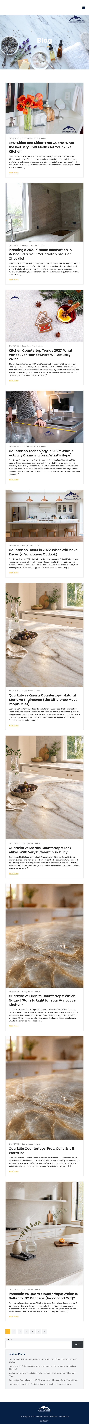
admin (43, 138)
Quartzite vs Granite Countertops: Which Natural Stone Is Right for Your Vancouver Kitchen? (43, 1000)
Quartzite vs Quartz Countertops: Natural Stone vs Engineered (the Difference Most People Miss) (43, 699)
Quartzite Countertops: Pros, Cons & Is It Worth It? (41, 1150)
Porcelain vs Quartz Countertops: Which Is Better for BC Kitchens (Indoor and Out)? (43, 1296)
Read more (13, 173)
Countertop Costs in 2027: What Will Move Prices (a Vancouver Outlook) (43, 552)
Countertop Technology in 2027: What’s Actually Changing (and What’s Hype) (41, 453)
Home (41, 46)
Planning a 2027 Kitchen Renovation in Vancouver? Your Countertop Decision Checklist (40, 254)
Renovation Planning (29, 245)
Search (9, 1339)
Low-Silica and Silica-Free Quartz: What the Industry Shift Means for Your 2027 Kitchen (41, 147)
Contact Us (44, 1421)
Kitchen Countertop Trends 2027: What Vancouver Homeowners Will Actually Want (40, 354)
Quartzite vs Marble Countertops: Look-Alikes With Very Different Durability (41, 850)
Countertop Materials (30, 138)
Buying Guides (27, 545)
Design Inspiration (28, 346)
